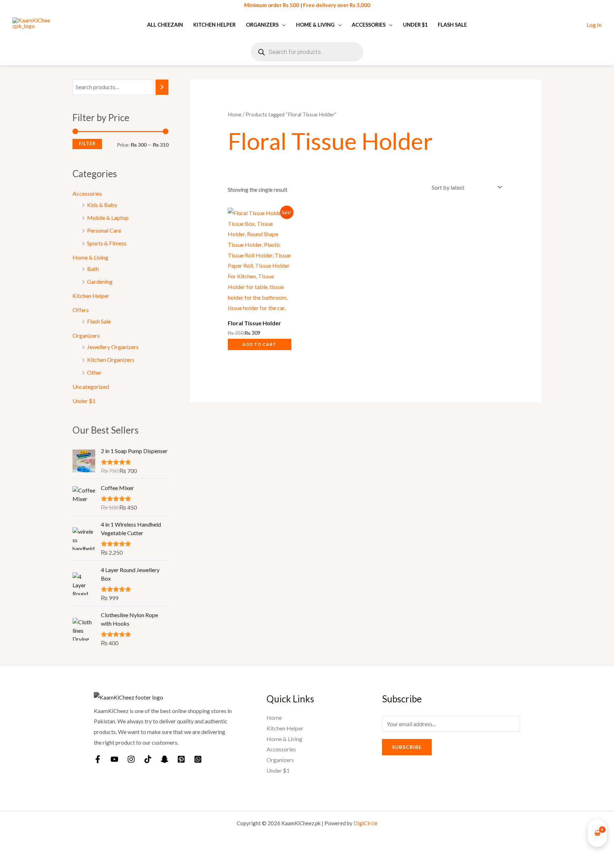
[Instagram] (131, 759)
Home (235, 114)
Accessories (369, 25)
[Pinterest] (181, 759)
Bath (93, 268)
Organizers (262, 25)
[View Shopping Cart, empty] (597, 833)
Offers (80, 309)
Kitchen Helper (214, 25)
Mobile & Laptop (108, 217)
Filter (87, 143)
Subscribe (407, 747)
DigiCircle (366, 823)
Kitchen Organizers (110, 359)
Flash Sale (452, 25)
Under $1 (415, 25)
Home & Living (315, 25)
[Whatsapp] (198, 759)
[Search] (162, 87)
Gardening (100, 281)
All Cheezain (165, 25)
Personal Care (104, 230)
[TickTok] (148, 759)
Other (94, 372)
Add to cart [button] (259, 344)
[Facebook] (98, 759)
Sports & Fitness (106, 243)
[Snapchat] (164, 759)
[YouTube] (114, 759)
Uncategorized (90, 386)
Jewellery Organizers (113, 346)
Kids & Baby (102, 204)
